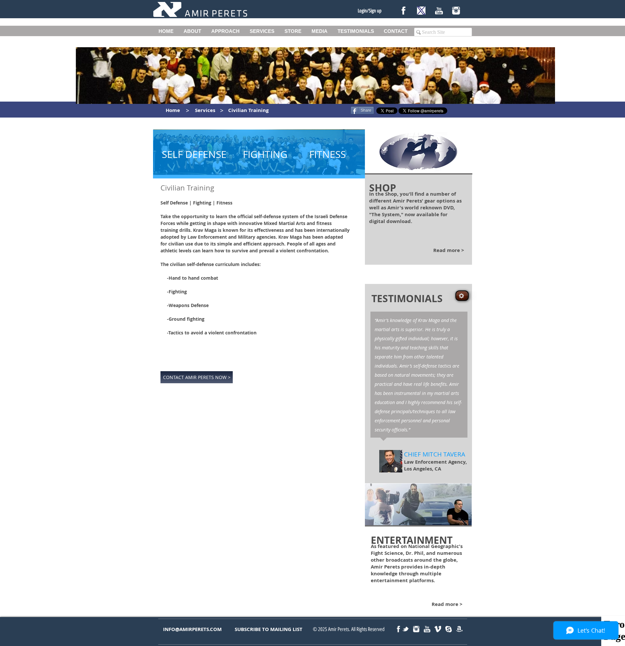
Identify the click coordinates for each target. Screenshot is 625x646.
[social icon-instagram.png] (416, 629)
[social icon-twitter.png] (405, 629)
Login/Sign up (370, 11)
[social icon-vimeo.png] (438, 629)
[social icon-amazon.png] (459, 629)
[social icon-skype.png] (448, 629)
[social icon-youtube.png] (427, 629)
